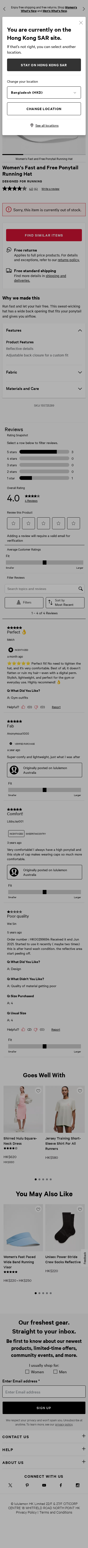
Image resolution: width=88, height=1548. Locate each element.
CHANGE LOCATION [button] (44, 108)
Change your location (22, 81)
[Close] (81, 22)
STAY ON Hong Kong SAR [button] (44, 64)
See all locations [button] (47, 125)
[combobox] (44, 92)
